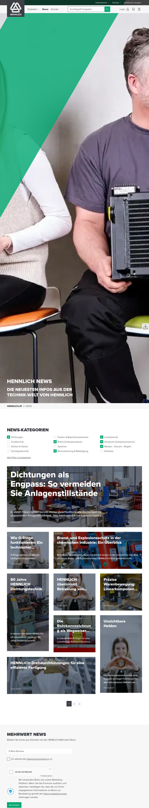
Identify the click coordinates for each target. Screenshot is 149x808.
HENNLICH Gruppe (132, 2)
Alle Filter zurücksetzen (19, 457)
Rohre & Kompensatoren (70, 441)
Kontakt (54, 9)
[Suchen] (107, 9)
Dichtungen (17, 437)
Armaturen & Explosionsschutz (119, 441)
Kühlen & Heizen (19, 446)
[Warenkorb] (133, 9)
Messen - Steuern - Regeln (117, 446)
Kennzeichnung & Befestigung (73, 451)
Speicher (62, 446)
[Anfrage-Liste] (139, 9)
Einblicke (108, 451)
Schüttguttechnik (20, 451)
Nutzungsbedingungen (55, 793)
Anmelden (14, 805)
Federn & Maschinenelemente (73, 437)
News (46, 9)
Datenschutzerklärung (38, 759)
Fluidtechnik (17, 441)
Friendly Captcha (46, 776)
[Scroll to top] (143, 804)
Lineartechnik (111, 437)
